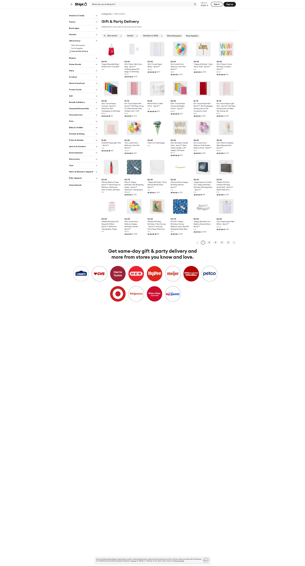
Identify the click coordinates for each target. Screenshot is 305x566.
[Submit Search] (195, 4)
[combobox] (141, 4)
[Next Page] (234, 242)
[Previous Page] (197, 242)
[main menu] (71, 4)
